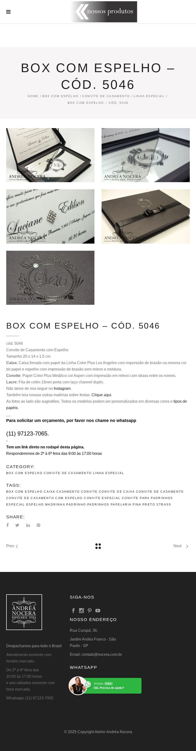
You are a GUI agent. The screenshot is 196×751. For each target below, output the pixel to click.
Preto (148, 504)
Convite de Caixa (117, 491)
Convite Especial (102, 498)
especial (15, 504)
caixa (49, 491)
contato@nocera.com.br (102, 654)
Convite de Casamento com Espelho (44, 498)
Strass (163, 504)
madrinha (55, 504)
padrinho (76, 504)
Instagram (62, 388)
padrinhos (98, 504)
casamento (68, 491)
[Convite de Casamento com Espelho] (50, 155)
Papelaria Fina (126, 504)
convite (89, 491)
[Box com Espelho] (146, 155)
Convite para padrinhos (147, 498)
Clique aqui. (102, 395)
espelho (35, 504)
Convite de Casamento (106, 96)
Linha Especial (149, 96)
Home (33, 96)
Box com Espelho (60, 96)
